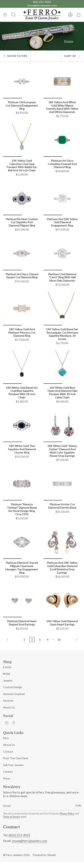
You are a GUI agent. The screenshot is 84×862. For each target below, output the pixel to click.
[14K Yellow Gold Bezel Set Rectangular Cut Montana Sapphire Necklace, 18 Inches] (62, 308)
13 (59, 639)
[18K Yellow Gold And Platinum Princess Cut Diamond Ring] (21, 308)
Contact (8, 751)
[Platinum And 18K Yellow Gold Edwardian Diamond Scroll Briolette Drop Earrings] (62, 542)
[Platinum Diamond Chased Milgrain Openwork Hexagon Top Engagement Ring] (21, 542)
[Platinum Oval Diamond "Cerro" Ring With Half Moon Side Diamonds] (62, 253)
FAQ (6, 738)
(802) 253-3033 (19, 835)
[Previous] (12, 640)
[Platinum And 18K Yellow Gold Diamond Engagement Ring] (62, 198)
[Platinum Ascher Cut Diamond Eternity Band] (62, 483)
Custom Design (12, 687)
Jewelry (8, 680)
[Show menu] (5, 15)
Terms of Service (11, 816)
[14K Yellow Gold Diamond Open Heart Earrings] (62, 600)
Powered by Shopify (44, 855)
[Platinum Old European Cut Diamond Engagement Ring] (21, 81)
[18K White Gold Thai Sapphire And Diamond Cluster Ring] (21, 425)
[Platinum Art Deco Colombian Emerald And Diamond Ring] (62, 140)
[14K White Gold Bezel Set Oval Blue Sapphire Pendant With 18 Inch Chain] (21, 367)
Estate (7, 667)
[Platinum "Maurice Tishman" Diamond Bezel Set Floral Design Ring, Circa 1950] (21, 483)
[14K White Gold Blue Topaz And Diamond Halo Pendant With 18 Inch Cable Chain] (62, 367)
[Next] (72, 640)
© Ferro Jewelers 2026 (16, 855)
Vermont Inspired (14, 694)
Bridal (6, 673)
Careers (8, 771)
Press (6, 778)
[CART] (78, 15)
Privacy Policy (67, 813)
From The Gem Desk (15, 758)
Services (8, 700)
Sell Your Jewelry (13, 765)
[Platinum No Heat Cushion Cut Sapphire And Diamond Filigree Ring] (21, 198)
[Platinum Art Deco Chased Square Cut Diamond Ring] (21, 253)
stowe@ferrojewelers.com (42, 5)
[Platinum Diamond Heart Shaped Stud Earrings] (21, 600)
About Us (9, 707)
